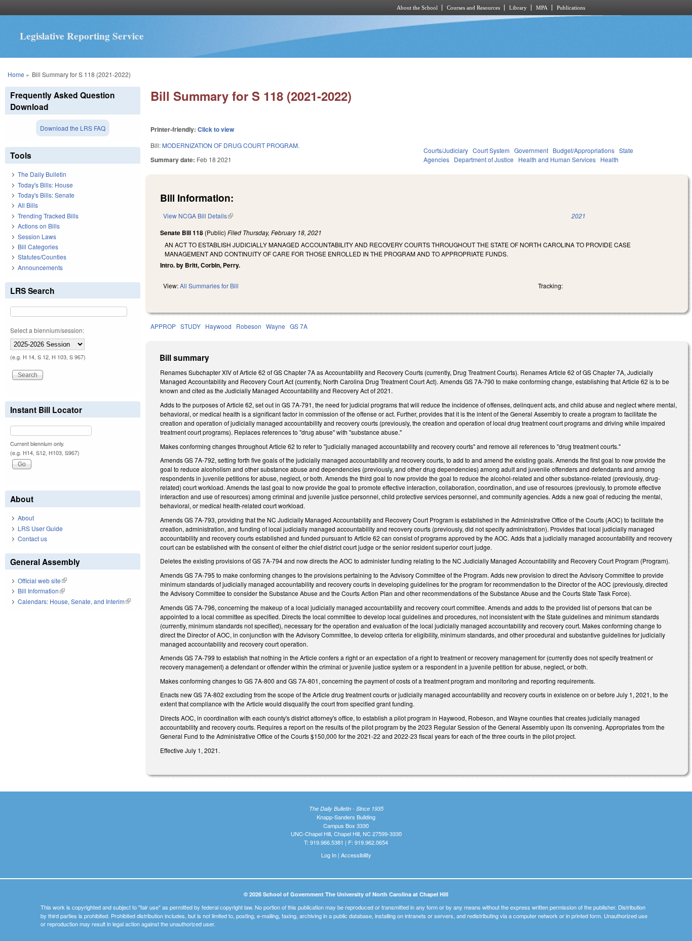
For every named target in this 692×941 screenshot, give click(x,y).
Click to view (216, 129)
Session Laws (37, 236)
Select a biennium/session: (47, 330)
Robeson (248, 326)
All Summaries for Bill (209, 285)
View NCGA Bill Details (198, 215)
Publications (571, 8)
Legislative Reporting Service (82, 36)
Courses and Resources (473, 8)
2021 (578, 215)
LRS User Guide (40, 528)
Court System (491, 150)
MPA (542, 8)
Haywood (218, 326)
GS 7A (298, 326)
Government (531, 150)
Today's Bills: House (45, 184)
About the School (417, 8)
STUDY (190, 326)
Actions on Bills (39, 225)
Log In (328, 855)
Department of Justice (484, 159)
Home (16, 74)
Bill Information (41, 590)
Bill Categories (38, 246)
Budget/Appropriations (583, 150)
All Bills (28, 205)
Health (609, 159)
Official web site (42, 580)
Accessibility (356, 855)
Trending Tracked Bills (48, 215)
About (26, 517)
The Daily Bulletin (42, 174)
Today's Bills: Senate (46, 195)
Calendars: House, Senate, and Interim (74, 601)
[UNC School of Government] (212, 7)
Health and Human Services (557, 159)
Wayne (275, 326)
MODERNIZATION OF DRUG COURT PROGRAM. (230, 145)
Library (518, 8)
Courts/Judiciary (446, 150)
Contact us (32, 538)
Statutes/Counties (42, 256)
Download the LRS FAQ (72, 128)
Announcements (40, 267)
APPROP (163, 326)
